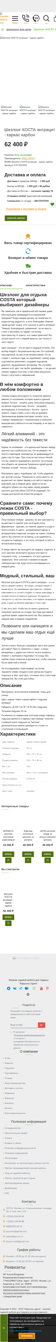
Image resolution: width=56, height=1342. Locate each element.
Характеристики (35, 285)
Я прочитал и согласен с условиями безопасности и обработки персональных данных (29, 1040)
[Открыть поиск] (46, 18)
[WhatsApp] (34, 988)
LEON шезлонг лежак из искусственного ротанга (48, 835)
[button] (15, 18)
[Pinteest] (47, 988)
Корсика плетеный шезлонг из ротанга (28, 835)
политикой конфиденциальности (26, 1330)
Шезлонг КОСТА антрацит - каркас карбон (8, 900)
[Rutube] (26, 988)
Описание (6, 285)
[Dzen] (28, 994)
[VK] (14, 988)
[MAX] (8, 988)
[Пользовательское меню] (25, 18)
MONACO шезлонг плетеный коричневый (8, 835)
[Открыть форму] (36, 18)
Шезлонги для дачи (18, 29)
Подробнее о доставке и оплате (26, 209)
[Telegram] (20, 988)
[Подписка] (42, 1025)
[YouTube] (41, 988)
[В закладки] (8, 860)
